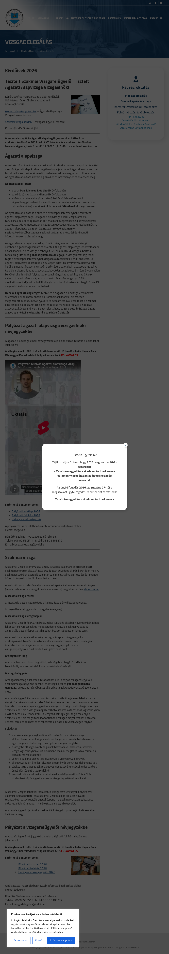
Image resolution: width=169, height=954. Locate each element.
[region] (43, 928)
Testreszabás (21, 940)
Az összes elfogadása (61, 940)
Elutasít (38, 940)
